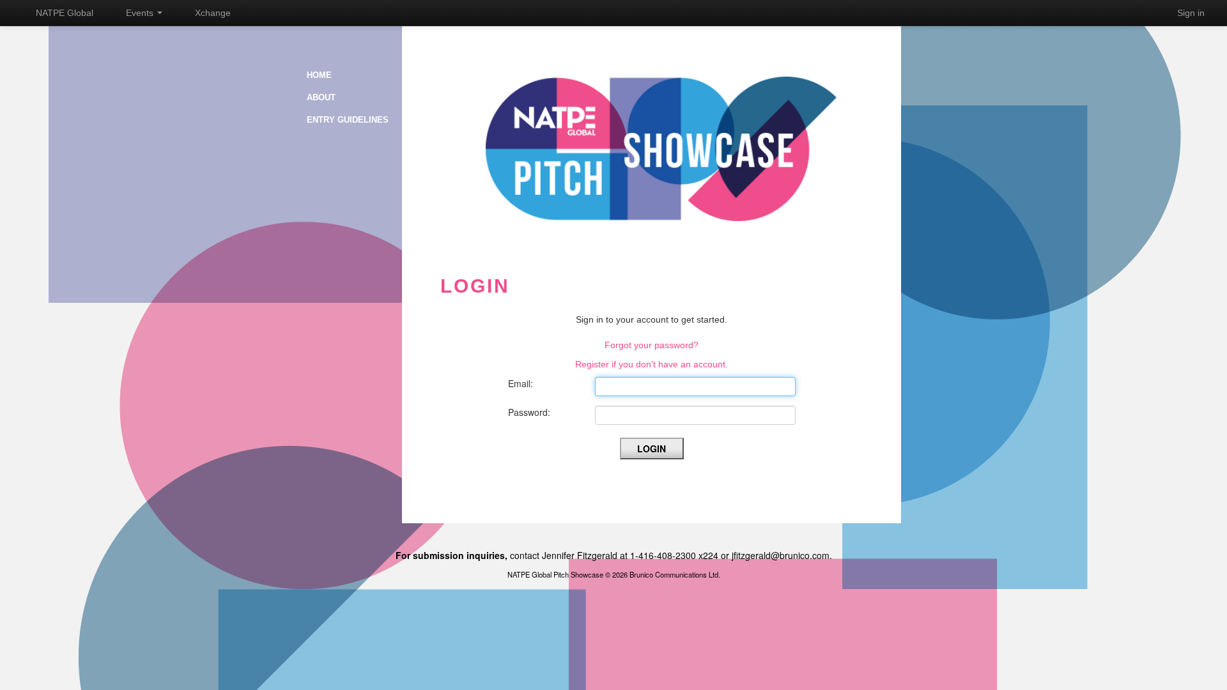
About (321, 97)
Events (141, 13)
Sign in (1191, 13)
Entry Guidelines (348, 120)
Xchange (213, 13)
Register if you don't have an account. (651, 364)
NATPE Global (64, 13)
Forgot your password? (651, 345)
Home (319, 75)
